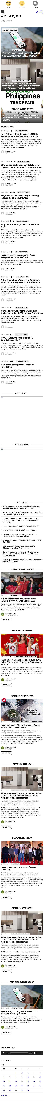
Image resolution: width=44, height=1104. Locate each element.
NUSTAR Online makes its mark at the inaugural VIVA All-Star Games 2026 (18, 599)
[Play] (4, 1053)
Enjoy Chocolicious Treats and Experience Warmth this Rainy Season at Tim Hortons (20, 281)
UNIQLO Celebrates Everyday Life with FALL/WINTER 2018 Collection (18, 256)
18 (34, 1081)
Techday (26, 81)
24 (28, 1086)
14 (10, 1081)
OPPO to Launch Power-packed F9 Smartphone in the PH (17, 338)
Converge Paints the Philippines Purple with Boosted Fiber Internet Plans (23, 561)
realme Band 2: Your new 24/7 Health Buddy (19, 530)
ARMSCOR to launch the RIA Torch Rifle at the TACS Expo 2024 (22, 541)
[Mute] (35, 1053)
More (21, 147)
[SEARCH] (41, 12)
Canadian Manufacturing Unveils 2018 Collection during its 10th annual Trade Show (22, 312)
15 (16, 1081)
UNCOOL (22, 8)
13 (4, 1081)
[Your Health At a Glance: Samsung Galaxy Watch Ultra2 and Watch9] (22, 711)
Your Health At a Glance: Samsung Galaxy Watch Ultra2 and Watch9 (20, 726)
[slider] (39, 1053)
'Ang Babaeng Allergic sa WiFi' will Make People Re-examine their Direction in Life (19, 135)
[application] (22, 1053)
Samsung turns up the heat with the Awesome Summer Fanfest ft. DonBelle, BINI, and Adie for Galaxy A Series (21, 554)
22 (16, 1086)
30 (22, 1090)
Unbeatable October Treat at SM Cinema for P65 (21, 526)
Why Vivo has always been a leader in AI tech (20, 225)
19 (40, 1081)
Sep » (6, 1095)
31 (28, 1090)
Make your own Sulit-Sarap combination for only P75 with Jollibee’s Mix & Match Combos (21, 508)
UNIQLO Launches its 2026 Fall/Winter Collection (18, 868)
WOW (8, 8)
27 (4, 1090)
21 (10, 1086)
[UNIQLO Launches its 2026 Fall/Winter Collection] (22, 853)
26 (40, 1086)
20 (4, 1086)
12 (40, 1077)
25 (34, 1086)
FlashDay (15, 864)
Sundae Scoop (18, 50)
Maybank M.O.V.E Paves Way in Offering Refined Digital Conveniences (20, 196)
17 (28, 1081)
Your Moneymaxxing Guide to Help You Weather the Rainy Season (19, 1012)
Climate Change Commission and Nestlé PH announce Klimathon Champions (20, 535)
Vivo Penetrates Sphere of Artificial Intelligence (17, 365)
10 (28, 1077)
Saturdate (17, 81)
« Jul (2, 1095)
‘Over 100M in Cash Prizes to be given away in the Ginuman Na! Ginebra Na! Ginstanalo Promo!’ (21, 662)
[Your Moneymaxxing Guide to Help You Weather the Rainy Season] (22, 43)
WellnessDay (25, 722)
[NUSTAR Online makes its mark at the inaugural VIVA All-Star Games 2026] (22, 584)
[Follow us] (37, 12)
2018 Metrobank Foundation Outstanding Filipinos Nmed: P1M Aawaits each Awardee (21, 166)
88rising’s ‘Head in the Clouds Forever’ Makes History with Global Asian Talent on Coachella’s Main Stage (21, 520)
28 (10, 1090)
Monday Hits (16, 595)
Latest (35, 8)
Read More (6, 619)
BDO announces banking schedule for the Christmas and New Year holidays (19, 547)
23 (22, 1086)
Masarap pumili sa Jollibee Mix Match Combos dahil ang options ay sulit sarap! (23, 513)
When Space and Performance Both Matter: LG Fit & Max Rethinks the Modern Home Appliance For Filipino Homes (21, 795)
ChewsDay (19, 656)
